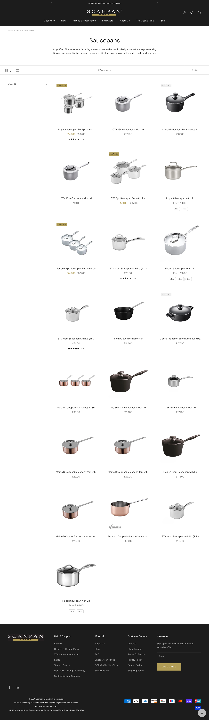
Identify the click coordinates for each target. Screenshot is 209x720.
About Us (125, 20)
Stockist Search (62, 665)
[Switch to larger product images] (6, 70)
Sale (163, 20)
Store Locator (135, 649)
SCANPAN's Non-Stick (106, 665)
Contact (58, 643)
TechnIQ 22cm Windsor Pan (128, 338)
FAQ (97, 654)
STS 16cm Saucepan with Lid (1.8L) (76, 338)
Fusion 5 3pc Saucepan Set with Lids (76, 268)
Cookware (49, 20)
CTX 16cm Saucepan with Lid (128, 129)
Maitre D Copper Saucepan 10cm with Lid (76, 536)
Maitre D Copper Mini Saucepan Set (76, 407)
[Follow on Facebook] (9, 687)
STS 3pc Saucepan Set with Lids (128, 198)
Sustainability (102, 670)
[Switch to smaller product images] (11, 70)
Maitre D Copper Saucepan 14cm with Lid (128, 472)
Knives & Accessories (84, 20)
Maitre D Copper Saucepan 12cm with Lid (76, 472)
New (63, 20)
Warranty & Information (66, 654)
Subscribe (169, 666)
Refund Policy (135, 665)
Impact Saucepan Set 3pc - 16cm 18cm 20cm (76, 129)
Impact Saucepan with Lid (180, 198)
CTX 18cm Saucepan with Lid (76, 198)
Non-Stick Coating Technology (69, 670)
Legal (57, 659)
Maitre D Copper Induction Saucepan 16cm (128, 536)
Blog (97, 649)
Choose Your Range (105, 659)
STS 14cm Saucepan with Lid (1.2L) (128, 268)
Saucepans (29, 30)
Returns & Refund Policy (66, 649)
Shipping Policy (136, 670)
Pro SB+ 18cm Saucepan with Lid (180, 471)
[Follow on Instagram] (18, 687)
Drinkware (107, 20)
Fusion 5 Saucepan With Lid (180, 268)
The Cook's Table (145, 20)
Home (10, 30)
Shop (18, 30)
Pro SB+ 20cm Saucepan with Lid (128, 407)
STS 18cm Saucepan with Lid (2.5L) (180, 536)
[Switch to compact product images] (17, 70)
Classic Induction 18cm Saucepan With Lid (180, 129)
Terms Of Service (136, 654)
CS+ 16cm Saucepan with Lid (180, 407)
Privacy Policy (135, 659)
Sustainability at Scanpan (67, 676)
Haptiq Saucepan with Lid (76, 600)
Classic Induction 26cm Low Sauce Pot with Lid (180, 339)
